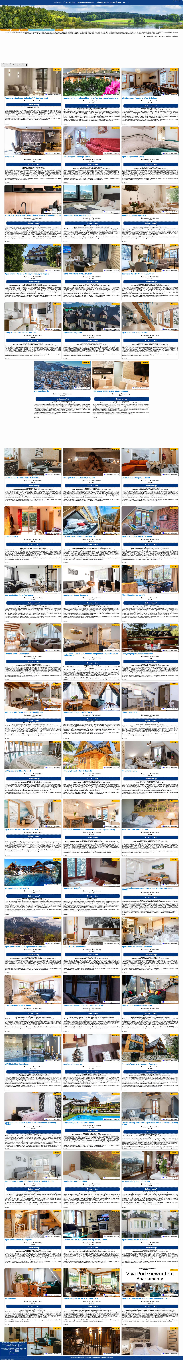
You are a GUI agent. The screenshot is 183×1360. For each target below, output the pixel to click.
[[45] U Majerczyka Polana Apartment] (32, 989)
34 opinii (162, 958)
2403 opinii (44, 782)
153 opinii (104, 489)
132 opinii (161, 1193)
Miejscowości (24, 29)
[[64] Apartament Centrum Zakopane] (91, 1341)
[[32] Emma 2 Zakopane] (150, 696)
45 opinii (38, 168)
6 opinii (168, 1310)
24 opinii (159, 168)
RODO (17, 1351)
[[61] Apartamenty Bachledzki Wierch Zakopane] (91, 1282)
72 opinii (69, 403)
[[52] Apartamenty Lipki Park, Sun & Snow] (91, 1106)
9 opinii (107, 1017)
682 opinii (162, 548)
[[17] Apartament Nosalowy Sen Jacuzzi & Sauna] (120, 375)
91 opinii (134, 403)
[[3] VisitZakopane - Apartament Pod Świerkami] (150, 82)
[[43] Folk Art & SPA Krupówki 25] (91, 931)
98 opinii (111, 841)
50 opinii (44, 1251)
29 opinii (161, 344)
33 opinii (104, 548)
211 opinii (45, 344)
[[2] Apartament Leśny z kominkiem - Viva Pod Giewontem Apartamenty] (91, 82)
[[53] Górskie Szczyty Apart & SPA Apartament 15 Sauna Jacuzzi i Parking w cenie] (150, 1106)
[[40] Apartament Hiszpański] (91, 872)
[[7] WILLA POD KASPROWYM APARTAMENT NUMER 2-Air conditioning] (32, 199)
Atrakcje (50, 29)
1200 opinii (162, 1017)
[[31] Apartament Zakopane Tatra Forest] (91, 696)
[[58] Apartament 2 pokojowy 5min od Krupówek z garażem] (91, 1224)
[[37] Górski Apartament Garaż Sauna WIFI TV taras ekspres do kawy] (91, 813)
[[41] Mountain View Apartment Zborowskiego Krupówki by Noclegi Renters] (150, 872)
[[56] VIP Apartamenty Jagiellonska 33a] (150, 1165)
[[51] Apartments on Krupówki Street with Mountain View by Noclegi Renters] (32, 1106)
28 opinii (50, 285)
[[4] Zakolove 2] (32, 140)
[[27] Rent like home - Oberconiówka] (32, 637)
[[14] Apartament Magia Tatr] (91, 316)
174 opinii (159, 607)
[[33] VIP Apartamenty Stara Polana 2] (32, 755)
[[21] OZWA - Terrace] (32, 520)
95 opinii (100, 1075)
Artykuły (59, 29)
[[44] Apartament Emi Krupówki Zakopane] (150, 931)
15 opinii (164, 110)
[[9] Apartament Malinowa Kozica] (150, 199)
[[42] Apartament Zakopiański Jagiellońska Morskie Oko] (32, 931)
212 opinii (103, 285)
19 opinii (39, 548)
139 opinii (99, 344)
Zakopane (57, 69)
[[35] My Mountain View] (150, 755)
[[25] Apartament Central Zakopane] (91, 579)
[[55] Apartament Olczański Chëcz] (91, 1165)
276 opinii (105, 1310)
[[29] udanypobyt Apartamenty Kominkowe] (150, 637)
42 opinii (171, 901)
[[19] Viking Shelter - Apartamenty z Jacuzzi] (91, 462)
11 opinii (103, 168)
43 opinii (161, 1251)
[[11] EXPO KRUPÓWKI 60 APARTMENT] (91, 258)
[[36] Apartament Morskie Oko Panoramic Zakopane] (32, 813)
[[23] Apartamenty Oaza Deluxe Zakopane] (150, 520)
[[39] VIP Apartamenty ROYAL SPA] (32, 872)
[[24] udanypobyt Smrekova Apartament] (32, 579)
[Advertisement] (91, 48)
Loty (33, 29)
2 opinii (43, 1075)
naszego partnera (43, 119)
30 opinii (161, 841)
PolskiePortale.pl (10, 1359)
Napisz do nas (109, 1357)
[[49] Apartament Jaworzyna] (91, 1048)
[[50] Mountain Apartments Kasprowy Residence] (150, 1048)
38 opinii (54, 1136)
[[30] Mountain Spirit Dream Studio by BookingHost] (32, 696)
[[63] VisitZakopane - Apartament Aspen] (32, 1341)
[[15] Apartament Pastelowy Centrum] (150, 316)
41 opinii (43, 665)
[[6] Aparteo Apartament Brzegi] (150, 140)
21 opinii (117, 667)
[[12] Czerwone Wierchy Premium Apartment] (150, 258)
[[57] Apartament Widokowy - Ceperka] (32, 1224)
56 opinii (164, 1075)
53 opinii (101, 1193)
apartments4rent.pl (178, 1)
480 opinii (101, 958)
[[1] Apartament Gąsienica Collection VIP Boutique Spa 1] (32, 82)
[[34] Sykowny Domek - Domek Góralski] (91, 755)
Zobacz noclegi (34, 105)
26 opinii (112, 110)
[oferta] (46, 94)
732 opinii (43, 900)
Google (4, 1344)
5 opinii (161, 489)
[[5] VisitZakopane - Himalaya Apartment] (91, 140)
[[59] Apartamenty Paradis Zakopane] (150, 1224)
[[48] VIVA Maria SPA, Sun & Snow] (32, 1048)
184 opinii (103, 1134)
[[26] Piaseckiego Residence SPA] (150, 579)
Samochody (41, 29)
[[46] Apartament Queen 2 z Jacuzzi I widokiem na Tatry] (91, 989)
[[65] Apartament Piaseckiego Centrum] (150, 1341)
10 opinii (49, 958)
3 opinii (163, 285)
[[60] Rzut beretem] (32, 1282)
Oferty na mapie (15, 29)
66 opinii (102, 607)
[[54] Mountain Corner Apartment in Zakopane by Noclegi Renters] (32, 1165)
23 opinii (39, 1310)
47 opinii (53, 227)
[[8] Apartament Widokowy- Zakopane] (91, 199)
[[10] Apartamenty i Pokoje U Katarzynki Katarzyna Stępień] (32, 258)
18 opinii (160, 227)
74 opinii (108, 1251)
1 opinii (47, 724)
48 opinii (162, 665)
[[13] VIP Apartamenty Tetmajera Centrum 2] (32, 316)
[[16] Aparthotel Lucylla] (62, 375)
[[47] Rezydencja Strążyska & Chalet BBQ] (150, 989)
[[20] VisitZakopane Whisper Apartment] (150, 462)
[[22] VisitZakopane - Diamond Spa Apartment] (91, 520)
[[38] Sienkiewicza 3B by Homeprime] (150, 813)
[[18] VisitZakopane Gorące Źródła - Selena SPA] (32, 462)
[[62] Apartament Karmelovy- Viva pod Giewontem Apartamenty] (150, 1282)
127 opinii (157, 782)
